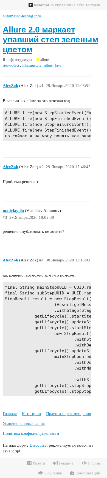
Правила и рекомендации (68, 413)
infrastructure (31, 65)
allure (48, 65)
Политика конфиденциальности (31, 433)
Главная (10, 413)
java (58, 65)
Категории (31, 413)
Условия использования (24, 423)
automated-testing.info (22, 16)
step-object (11, 65)
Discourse (38, 445)
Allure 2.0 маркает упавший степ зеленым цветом (50, 39)
